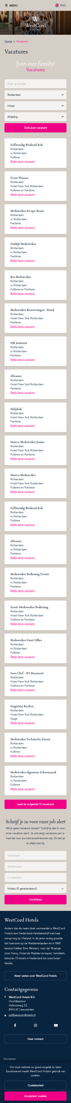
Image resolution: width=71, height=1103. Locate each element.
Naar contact (35, 1039)
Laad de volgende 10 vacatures (35, 804)
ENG (63, 5)
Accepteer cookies (35, 1096)
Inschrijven (35, 899)
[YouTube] (56, 1024)
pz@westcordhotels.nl (22, 1015)
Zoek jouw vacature (35, 128)
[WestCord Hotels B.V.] (35, 22)
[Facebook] (15, 1024)
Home (8, 41)
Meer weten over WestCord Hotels (35, 976)
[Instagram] (35, 1024)
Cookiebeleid (35, 1085)
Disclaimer (9, 1059)
